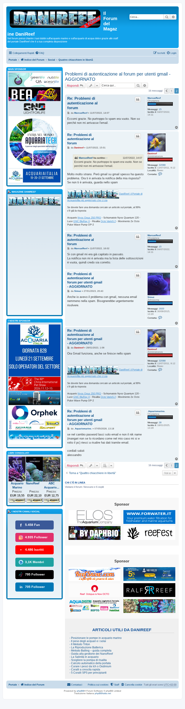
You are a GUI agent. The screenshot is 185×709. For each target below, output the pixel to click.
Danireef (152, 153)
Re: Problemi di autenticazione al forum (82, 103)
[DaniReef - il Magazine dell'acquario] (34, 202)
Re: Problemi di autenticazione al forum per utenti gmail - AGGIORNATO (84, 280)
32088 (162, 165)
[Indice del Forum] (55, 17)
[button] (166, 91)
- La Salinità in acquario (84, 656)
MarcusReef (154, 98)
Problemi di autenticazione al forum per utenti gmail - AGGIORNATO (118, 76)
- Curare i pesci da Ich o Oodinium (90, 666)
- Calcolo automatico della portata (90, 663)
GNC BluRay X (81, 221)
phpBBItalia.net (103, 693)
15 (160, 109)
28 (160, 422)
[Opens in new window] (94, 517)
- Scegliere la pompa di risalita (88, 660)
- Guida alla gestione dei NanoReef (91, 653)
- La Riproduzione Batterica (86, 647)
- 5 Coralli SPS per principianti (87, 672)
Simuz (151, 297)
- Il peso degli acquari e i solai (87, 641)
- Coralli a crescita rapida (84, 669)
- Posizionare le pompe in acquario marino (95, 638)
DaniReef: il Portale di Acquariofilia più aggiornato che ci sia (104, 197)
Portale (13, 59)
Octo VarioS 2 (108, 221)
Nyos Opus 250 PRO (89, 217)
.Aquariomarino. (156, 411)
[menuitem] (39, 53)
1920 (161, 308)
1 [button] (171, 91)
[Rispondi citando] (138, 99)
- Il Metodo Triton (79, 644)
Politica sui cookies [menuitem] (98, 684)
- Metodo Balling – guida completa (90, 650)
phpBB (80, 691)
